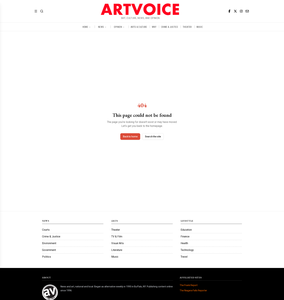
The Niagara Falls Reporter (193, 290)
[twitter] (235, 11)
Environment (49, 243)
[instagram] (241, 11)
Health (184, 243)
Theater (115, 229)
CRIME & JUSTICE (169, 26)
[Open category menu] (36, 11)
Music (114, 256)
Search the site (153, 136)
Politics (46, 256)
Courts (46, 229)
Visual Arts (117, 243)
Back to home (130, 136)
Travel (184, 256)
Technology (187, 250)
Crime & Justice (51, 236)
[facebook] (229, 11)
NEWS (101, 26)
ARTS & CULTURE (139, 26)
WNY (154, 26)
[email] (247, 11)
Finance (185, 236)
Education (186, 229)
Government (49, 250)
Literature (116, 250)
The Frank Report (189, 285)
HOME (85, 26)
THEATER (187, 26)
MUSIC (200, 26)
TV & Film (116, 236)
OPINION (118, 26)
